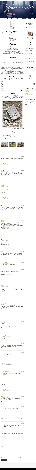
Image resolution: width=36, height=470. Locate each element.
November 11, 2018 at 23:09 (4, 206)
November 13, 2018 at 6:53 (4, 304)
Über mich (8, 18)
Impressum (3, 465)
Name (2, 435)
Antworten (22, 156)
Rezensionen (30, 18)
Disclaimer (6, 465)
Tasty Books (27, 91)
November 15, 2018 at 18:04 (6, 372)
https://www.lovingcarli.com (9, 385)
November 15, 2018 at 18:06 (6, 314)
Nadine (2, 285)
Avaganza (2, 185)
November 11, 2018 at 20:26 (4, 171)
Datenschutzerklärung (7, 465)
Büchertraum (27, 93)
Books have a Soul (28, 92)
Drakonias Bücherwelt (28, 94)
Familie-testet (3, 396)
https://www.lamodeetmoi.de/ (8, 257)
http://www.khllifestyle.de (9, 274)
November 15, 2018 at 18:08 (6, 214)
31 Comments (15, 34)
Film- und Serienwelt (23, 18)
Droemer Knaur (14, 40)
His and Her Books (28, 92)
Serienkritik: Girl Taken (28, 64)
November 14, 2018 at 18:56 (4, 344)
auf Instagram (7, 228)
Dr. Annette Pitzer (4, 303)
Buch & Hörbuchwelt (14, 18)
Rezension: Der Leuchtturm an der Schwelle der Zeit (11, 149)
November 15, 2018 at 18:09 (6, 198)
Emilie (2, 251)
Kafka (2, 412)
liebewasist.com (6, 227)
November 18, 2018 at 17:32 (6, 390)
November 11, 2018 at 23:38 (4, 240)
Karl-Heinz (3, 269)
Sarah (2, 343)
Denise (2, 358)
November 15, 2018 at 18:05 (6, 336)
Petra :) (2, 156)
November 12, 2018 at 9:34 (4, 252)
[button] (10, 136)
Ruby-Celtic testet (28, 90)
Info (4, 18)
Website (2, 442)
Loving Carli (3, 378)
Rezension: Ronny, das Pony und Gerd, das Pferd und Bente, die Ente (30, 55)
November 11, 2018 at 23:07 (4, 186)
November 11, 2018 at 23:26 (4, 221)
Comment (2, 446)
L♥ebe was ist (3, 220)
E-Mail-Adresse (3, 439)
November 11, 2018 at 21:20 (6, 164)
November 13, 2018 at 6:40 (4, 286)
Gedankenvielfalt (4, 138)
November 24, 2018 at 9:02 (4, 397)
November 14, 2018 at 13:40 (4, 322)
